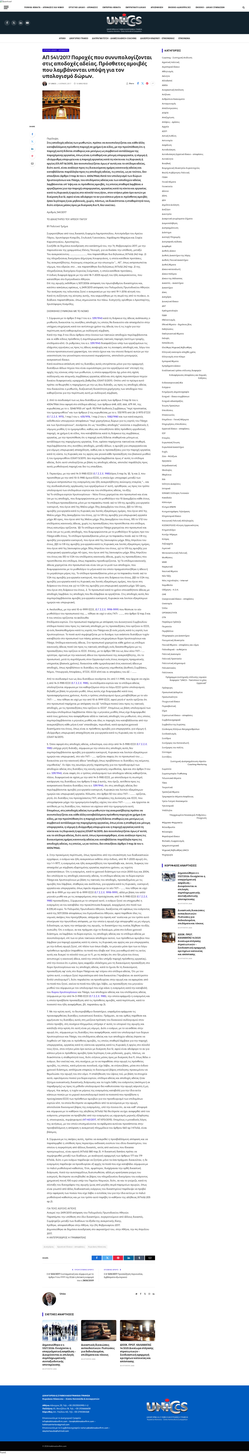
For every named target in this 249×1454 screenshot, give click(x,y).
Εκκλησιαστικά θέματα (173, 333)
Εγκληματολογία (170, 310)
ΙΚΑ (163, 479)
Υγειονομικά (168, 805)
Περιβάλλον (167, 631)
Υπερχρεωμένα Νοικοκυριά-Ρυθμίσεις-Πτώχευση (188, 816)
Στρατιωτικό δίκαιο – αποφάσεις (177, 715)
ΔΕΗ (164, 200)
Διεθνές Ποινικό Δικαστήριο (175, 260)
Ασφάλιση (167, 145)
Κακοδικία (167, 497)
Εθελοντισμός (168, 320)
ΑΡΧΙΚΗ (62, 38)
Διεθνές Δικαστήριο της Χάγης (176, 255)
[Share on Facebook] (138, 83)
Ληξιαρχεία (167, 543)
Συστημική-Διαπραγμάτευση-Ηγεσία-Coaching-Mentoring (188, 763)
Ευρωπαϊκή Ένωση (171, 442)
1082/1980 (112, 416)
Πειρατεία (167, 626)
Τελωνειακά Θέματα (171, 778)
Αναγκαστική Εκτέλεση (173, 90)
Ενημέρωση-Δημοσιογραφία (175, 392)
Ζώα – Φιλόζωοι (169, 456)
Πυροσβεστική (169, 706)
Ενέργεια (166, 387)
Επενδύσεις (167, 410)
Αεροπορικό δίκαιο (171, 67)
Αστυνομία (167, 140)
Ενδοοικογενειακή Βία (172, 382)
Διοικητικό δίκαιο (170, 301)
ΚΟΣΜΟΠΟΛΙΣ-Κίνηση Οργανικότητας (180, 525)
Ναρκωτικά (167, 566)
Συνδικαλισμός (169, 733)
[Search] (243, 7)
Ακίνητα (166, 76)
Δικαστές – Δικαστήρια (172, 283)
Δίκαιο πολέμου (169, 274)
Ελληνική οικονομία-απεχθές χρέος (179, 352)
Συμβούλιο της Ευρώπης (173, 724)
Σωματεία (166, 769)
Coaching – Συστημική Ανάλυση (177, 57)
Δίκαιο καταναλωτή (171, 269)
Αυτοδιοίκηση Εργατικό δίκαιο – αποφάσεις (182, 154)
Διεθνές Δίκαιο (169, 251)
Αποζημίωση (157, 7)
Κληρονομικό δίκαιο (171, 516)
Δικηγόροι (166, 297)
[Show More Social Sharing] (152, 83)
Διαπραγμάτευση (170, 228)
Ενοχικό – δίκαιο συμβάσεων (210, 7)
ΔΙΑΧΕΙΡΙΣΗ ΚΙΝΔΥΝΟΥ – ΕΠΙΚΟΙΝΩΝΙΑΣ (157, 38)
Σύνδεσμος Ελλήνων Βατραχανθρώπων (181, 729)
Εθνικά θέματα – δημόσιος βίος (177, 324)
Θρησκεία (166, 461)
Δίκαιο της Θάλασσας (172, 278)
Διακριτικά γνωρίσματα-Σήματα (177, 218)
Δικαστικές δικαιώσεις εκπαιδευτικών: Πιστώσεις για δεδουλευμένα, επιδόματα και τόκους (98, 1349)
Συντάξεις (167, 756)
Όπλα (164, 608)
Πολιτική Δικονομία (171, 654)
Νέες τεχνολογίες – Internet (175, 580)
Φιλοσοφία (167, 832)
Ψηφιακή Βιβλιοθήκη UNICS (175, 850)
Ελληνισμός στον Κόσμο (173, 356)
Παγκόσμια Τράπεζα (171, 622)
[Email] (32, 163)
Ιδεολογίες (167, 470)
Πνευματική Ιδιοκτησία (173, 640)
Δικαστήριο (167, 287)
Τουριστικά (167, 787)
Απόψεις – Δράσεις (171, 122)
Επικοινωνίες (168, 415)
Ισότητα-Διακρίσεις (171, 484)
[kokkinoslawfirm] (124, 23)
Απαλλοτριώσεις (170, 108)
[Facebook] (32, 134)
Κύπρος (165, 539)
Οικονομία (167, 603)
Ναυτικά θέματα (170, 571)
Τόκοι (164, 782)
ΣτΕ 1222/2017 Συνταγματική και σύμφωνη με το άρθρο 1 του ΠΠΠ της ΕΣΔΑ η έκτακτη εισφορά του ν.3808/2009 (70, 1277)
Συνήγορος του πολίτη (172, 747)
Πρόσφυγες (167, 687)
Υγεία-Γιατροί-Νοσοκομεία (174, 801)
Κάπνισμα (167, 502)
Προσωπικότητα (169, 697)
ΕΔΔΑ (164, 315)
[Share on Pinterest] (147, 83)
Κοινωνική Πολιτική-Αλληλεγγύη (178, 520)
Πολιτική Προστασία (172, 658)
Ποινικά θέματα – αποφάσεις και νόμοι (44, 7)
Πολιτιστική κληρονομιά (173, 663)
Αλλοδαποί (167, 80)
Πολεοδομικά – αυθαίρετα (174, 649)
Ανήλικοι (166, 94)
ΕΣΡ (163, 433)
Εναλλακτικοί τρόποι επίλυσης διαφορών (181, 370)
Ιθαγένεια (166, 474)
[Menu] (6, 7)
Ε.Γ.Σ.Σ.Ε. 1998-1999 (107, 609)
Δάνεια (165, 191)
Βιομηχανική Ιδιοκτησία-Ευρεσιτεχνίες (181, 168)
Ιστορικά (166, 488)
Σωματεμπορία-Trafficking (174, 773)
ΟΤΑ (164, 617)
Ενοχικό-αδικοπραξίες (179, 7)
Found (3, 1452)
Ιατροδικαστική (169, 465)
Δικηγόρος (49, 1247)
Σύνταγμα (166, 752)
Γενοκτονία (167, 186)
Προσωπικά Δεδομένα (172, 692)
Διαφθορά (166, 246)
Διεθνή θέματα (169, 264)
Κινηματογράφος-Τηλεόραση (176, 511)
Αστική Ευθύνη (169, 136)
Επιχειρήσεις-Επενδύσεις (174, 424)
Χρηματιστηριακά (170, 845)
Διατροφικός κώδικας (172, 241)
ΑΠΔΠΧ (165, 113)
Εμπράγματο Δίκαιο (136, 7)
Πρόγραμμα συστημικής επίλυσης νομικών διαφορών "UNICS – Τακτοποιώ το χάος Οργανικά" (186, 680)
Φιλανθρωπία (168, 827)
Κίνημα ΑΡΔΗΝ (169, 507)
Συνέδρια (166, 738)
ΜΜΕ (164, 562)
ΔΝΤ (164, 306)
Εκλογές (165, 338)
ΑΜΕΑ (165, 85)
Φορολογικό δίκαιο (171, 836)
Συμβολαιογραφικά (171, 720)
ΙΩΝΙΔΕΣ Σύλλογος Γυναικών (175, 493)
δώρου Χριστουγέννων (64, 992)
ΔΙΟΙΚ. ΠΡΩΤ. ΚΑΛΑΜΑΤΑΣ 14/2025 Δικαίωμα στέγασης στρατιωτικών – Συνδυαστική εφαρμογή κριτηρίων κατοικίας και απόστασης (136, 1353)
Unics (53, 84)
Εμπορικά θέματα (112, 7)
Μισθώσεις (167, 557)
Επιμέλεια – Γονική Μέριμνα (175, 419)
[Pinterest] (32, 156)
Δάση (164, 195)
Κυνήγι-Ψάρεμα (169, 534)
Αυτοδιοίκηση (168, 149)
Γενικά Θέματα (169, 182)
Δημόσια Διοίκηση (170, 205)
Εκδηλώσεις (167, 329)
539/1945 (97, 318)
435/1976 (85, 416)
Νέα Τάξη (166, 576)
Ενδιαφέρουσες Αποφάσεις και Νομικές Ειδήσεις (188, 376)
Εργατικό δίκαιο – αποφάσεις (83, 7)
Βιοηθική (166, 163)
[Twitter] (32, 141)
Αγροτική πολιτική (170, 62)
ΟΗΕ (164, 594)
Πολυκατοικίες (169, 668)
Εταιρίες (166, 438)
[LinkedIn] (32, 149)
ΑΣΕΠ (164, 131)
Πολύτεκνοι (167, 672)
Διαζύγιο (166, 209)
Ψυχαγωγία (167, 855)
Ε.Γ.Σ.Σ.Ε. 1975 (55, 416)
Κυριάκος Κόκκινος (97, 1247)
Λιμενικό (166, 548)
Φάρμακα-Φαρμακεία (172, 822)
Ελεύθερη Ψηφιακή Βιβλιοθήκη (177, 347)
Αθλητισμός (167, 71)
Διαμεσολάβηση (170, 223)
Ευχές (165, 451)
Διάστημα (166, 232)
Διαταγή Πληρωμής (171, 237)
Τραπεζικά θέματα (170, 792)
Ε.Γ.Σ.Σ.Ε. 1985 (102, 473)
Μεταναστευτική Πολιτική (174, 553)
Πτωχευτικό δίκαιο (171, 701)
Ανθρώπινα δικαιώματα (173, 99)
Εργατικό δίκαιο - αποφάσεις (56, 50)
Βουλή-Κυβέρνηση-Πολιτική (175, 172)
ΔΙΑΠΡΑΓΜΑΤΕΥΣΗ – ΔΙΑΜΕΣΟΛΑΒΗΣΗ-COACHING (114, 38)
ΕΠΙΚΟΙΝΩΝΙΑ (184, 38)
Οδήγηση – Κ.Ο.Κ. (170, 589)
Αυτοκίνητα (167, 159)
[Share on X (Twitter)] (142, 83)
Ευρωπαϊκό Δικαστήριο (173, 447)
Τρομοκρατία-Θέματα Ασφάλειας (178, 796)
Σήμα (164, 710)
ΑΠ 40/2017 (89, 1119)
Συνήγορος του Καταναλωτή (175, 743)
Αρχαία (165, 126)
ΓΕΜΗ (164, 177)
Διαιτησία (166, 214)
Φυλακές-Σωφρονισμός (173, 841)
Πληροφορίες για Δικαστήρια (175, 635)
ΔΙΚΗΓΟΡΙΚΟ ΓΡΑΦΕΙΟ (78, 38)
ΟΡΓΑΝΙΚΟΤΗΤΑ (169, 612)
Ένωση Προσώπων (171, 405)
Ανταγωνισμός (169, 103)
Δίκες (164, 292)
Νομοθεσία (167, 585)
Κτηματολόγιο (169, 530)
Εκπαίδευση (167, 343)
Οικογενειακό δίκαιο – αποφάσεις (178, 599)
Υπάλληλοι (167, 810)
